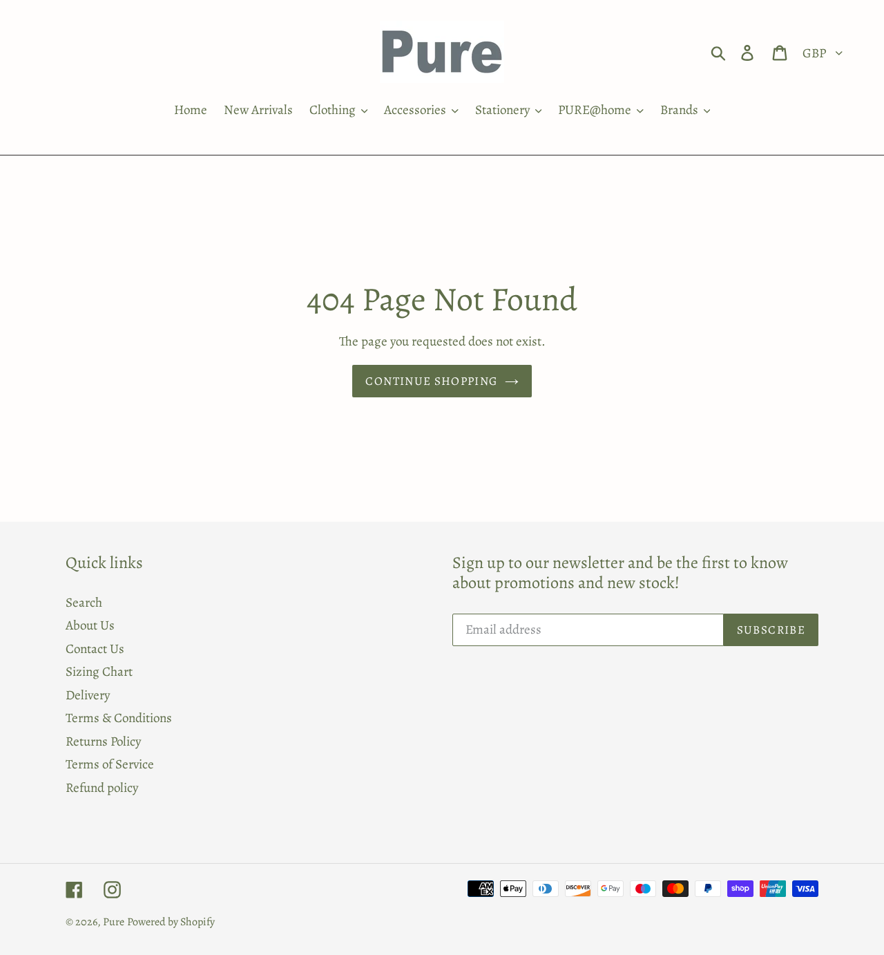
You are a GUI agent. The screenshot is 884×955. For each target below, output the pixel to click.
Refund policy (102, 788)
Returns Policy (103, 741)
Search (84, 603)
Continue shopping (431, 381)
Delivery (88, 695)
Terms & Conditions (119, 718)
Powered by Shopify (171, 921)
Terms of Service (110, 764)
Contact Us (95, 649)
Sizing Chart (99, 672)
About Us (90, 625)
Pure (113, 921)
